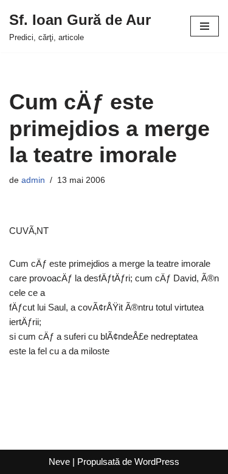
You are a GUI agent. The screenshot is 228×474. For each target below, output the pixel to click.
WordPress (156, 461)
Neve (59, 461)
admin (33, 180)
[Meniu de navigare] (204, 26)
